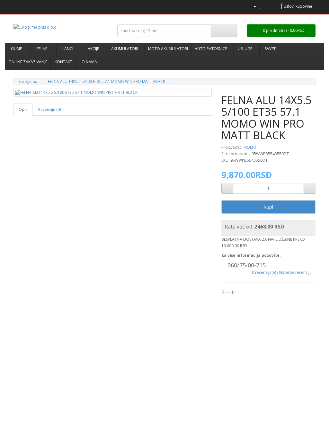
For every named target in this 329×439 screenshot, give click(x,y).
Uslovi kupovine (297, 6)
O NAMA (89, 62)
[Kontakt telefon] (223, 266)
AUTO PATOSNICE (211, 48)
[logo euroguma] (60, 27)
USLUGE (245, 48)
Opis (23, 109)
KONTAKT (63, 62)
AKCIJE (93, 48)
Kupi (268, 206)
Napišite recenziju (295, 272)
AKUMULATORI (124, 48)
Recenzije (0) (49, 109)
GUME (16, 48)
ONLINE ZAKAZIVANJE (27, 62)
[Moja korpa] (268, 6)
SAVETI (271, 48)
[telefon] (242, 6)
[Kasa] (275, 6)
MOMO (250, 147)
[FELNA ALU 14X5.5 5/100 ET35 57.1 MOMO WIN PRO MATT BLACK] (112, 92)
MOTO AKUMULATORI (168, 48)
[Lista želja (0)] (261, 6)
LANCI (67, 48)
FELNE (42, 48)
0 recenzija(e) (264, 272)
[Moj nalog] (252, 6)
